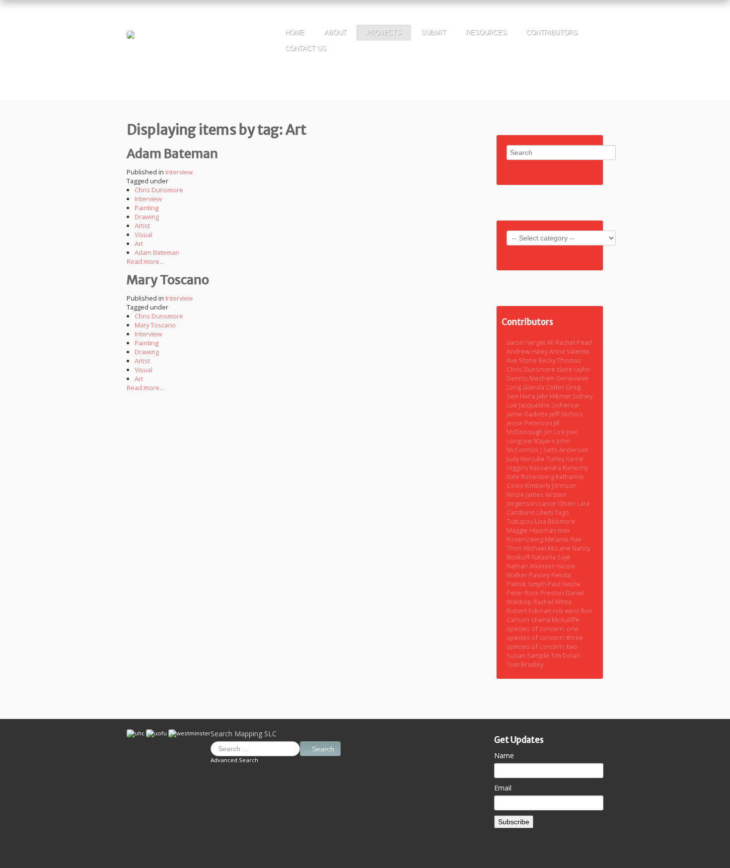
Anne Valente (569, 351)
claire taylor (573, 369)
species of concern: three (545, 637)
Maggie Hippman (532, 530)
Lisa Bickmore (555, 521)
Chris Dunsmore (159, 189)
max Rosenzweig (538, 535)
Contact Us (305, 48)
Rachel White (552, 601)
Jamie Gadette (528, 413)
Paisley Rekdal (550, 574)
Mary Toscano (168, 280)
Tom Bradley (525, 664)
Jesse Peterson (530, 422)
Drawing (147, 216)
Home (294, 32)
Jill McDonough (533, 427)
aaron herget (527, 342)
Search (323, 749)
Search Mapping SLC (244, 733)
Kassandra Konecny (559, 467)
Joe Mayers (539, 440)
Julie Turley (549, 458)
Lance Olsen (558, 503)
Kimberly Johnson (551, 485)
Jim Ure (555, 431)
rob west (567, 610)
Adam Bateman (172, 153)
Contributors (552, 32)
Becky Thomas (559, 360)
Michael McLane (547, 548)
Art (139, 243)
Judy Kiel (519, 458)
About (335, 32)
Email (502, 787)
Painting (146, 207)
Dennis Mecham (531, 378)
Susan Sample (529, 655)
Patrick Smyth (527, 583)
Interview (179, 171)
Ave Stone (522, 360)
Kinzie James (526, 494)
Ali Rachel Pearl (569, 342)
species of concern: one (543, 628)
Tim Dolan (565, 655)
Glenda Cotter (544, 387)
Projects (383, 32)
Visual (143, 234)
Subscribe (513, 822)
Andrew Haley (528, 351)
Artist (142, 225)
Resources (486, 32)
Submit (433, 32)
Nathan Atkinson (532, 565)
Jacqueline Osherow (549, 404)
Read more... (145, 261)
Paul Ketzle (564, 583)
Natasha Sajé (550, 556)
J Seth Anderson (564, 449)
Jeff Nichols (566, 413)
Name (504, 755)
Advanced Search (234, 760)
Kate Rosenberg (531, 476)
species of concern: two (542, 646)
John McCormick (538, 445)
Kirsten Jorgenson (536, 499)
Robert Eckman (530, 610)
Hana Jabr (535, 396)
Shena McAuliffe (555, 619)
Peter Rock (523, 592)
